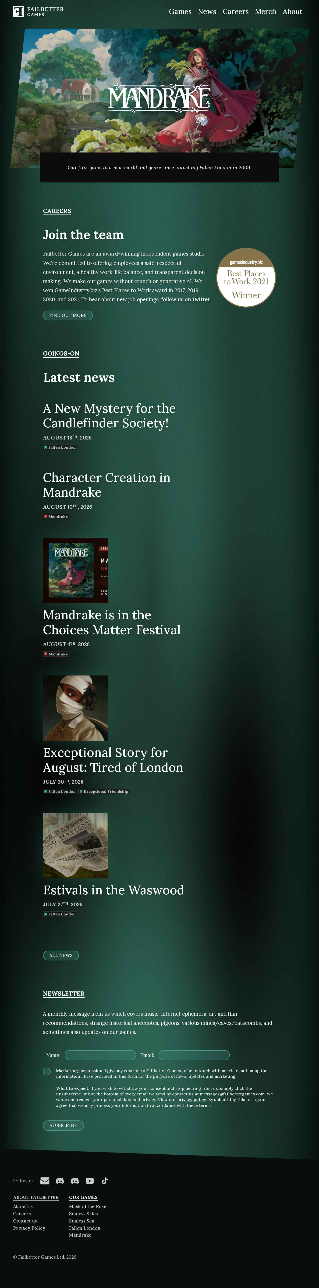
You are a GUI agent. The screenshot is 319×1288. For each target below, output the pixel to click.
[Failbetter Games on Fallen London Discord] (59, 1180)
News (207, 11)
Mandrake (80, 1235)
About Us (23, 1206)
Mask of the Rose (87, 1206)
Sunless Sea (81, 1221)
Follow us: (24, 1181)
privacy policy (191, 1099)
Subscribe (63, 1125)
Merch (265, 11)
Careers (235, 11)
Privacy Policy (29, 1228)
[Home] (39, 11)
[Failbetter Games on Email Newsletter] (44, 1180)
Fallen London (84, 1228)
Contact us (25, 1221)
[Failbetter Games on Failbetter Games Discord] (74, 1180)
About (292, 11)
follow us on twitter (185, 299)
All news (61, 955)
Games (180, 11)
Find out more (68, 315)
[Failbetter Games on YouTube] (89, 1180)
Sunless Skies (83, 1213)
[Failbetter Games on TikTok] (104, 1180)
